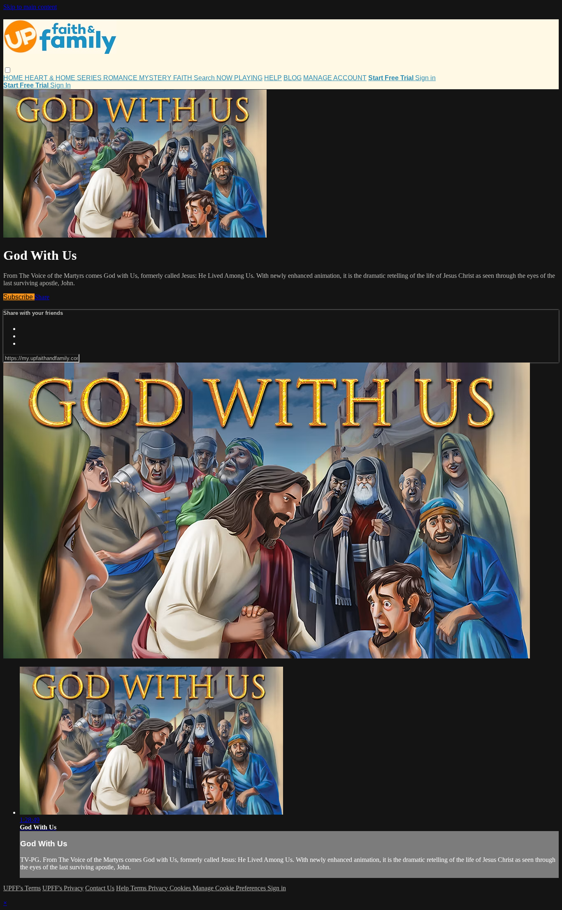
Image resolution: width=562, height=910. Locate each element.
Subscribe (19, 296)
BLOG (292, 77)
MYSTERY (156, 77)
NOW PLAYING (239, 77)
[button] (7, 70)
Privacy (159, 888)
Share (42, 296)
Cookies (181, 888)
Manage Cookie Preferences (230, 888)
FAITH (183, 77)
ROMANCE (121, 77)
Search (205, 77)
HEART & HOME (51, 77)
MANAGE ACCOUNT (335, 77)
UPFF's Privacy (63, 888)
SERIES (90, 77)
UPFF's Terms (22, 888)
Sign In (60, 85)
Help (123, 888)
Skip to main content (30, 6)
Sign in (425, 77)
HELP (273, 77)
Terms (139, 888)
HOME (14, 77)
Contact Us (99, 888)
